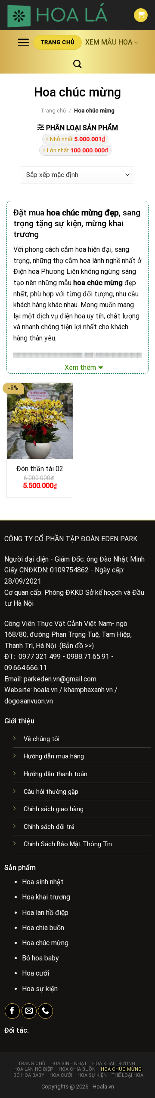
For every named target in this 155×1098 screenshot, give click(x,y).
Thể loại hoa (127, 1075)
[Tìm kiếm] (77, 64)
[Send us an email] (29, 1011)
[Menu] (23, 42)
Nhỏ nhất (77, 138)
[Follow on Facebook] (12, 1011)
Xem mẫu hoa (109, 42)
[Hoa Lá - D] (63, 15)
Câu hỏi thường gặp (51, 792)
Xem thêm (80, 367)
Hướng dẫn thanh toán (55, 774)
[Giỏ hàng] (141, 15)
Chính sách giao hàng (54, 809)
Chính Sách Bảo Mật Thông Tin (68, 844)
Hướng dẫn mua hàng (54, 756)
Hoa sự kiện (92, 1075)
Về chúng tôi (41, 739)
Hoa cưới (61, 1075)
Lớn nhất (77, 150)
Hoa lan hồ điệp (33, 1069)
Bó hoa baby (28, 1075)
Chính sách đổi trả (49, 827)
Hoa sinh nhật (68, 1063)
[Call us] (45, 1011)
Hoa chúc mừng (121, 1069)
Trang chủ (53, 110)
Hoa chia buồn (77, 1069)
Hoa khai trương (113, 1063)
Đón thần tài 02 (39, 469)
